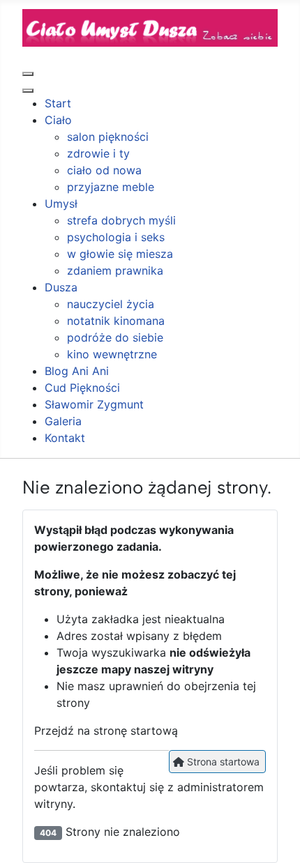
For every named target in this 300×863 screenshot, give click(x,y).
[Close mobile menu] (27, 91)
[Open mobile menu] (27, 74)
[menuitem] (58, 103)
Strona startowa (222, 761)
